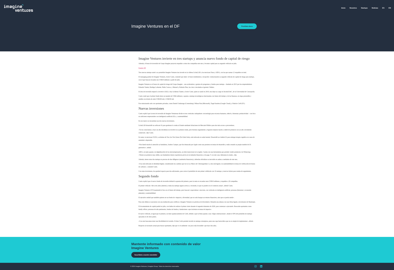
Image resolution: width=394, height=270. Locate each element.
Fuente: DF (142, 68)
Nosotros (353, 8)
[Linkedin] (261, 266)
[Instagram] (255, 266)
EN (390, 8)
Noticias (375, 8)
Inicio (343, 8)
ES (383, 8)
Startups (364, 8)
